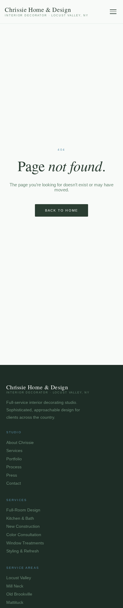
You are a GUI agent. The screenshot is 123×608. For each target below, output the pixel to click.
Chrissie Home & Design (46, 11)
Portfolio (14, 459)
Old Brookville (19, 594)
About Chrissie (20, 442)
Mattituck (14, 602)
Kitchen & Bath (20, 518)
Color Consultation (23, 535)
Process (13, 467)
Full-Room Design (23, 510)
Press (11, 475)
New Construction (23, 526)
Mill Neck (14, 586)
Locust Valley (18, 578)
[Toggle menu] (113, 11)
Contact (13, 483)
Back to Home (61, 210)
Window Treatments (25, 543)
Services (14, 450)
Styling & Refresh (22, 551)
